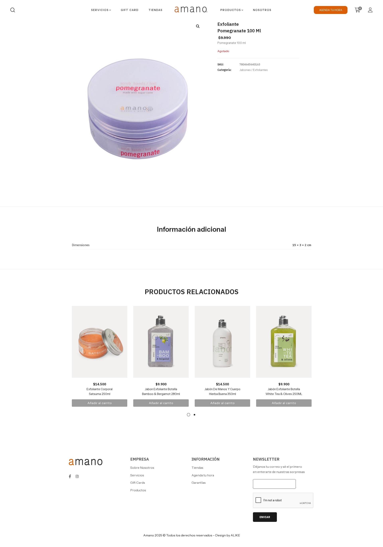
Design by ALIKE (227, 535)
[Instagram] (77, 476)
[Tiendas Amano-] (191, 10)
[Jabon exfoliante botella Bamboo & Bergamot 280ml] (161, 342)
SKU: (220, 64)
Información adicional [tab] (191, 229)
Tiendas (197, 468)
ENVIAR (265, 517)
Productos (138, 490)
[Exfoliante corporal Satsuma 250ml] (99, 342)
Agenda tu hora (203, 475)
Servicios (137, 475)
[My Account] (370, 10)
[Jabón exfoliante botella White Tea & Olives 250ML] (284, 342)
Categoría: (224, 70)
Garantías (199, 483)
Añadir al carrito (99, 403)
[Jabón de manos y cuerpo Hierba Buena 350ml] (222, 342)
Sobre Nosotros (142, 468)
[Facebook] (70, 476)
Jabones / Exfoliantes (253, 70)
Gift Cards (137, 483)
